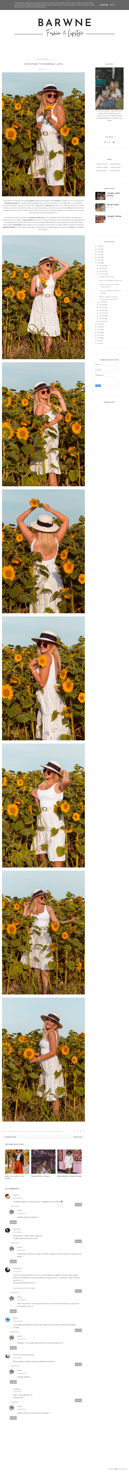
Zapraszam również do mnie (24, 1288)
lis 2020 (101, 268)
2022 (99, 257)
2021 (99, 260)
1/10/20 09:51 (21, 1213)
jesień (22, 1131)
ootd (45, 1131)
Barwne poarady (115, 164)
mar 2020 (102, 316)
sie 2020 (102, 302)
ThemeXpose (123, 1469)
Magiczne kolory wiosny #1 (41, 1176)
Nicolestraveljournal (23, 1355)
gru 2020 (102, 266)
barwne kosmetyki (102, 170)
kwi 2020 (102, 313)
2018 (99, 327)
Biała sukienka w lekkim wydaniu (69, 1176)
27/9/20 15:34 (17, 1358)
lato (31, 1131)
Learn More (104, 5)
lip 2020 (102, 305)
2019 (99, 324)
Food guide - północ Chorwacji (113, 194)
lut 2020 (102, 318)
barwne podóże (115, 170)
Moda (35, 1131)
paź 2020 (102, 271)
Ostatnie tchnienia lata (106, 277)
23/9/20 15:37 (17, 1271)
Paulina (17, 1229)
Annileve (17, 1268)
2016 (99, 332)
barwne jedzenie (116, 167)
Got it (112, 5)
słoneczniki (56, 1131)
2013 (99, 341)
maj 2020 (102, 310)
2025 (99, 249)
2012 (99, 343)
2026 (99, 246)
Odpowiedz (78, 1204)
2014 (99, 338)
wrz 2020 (102, 274)
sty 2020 (102, 321)
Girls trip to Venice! (113, 205)
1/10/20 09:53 (21, 1300)
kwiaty (27, 1131)
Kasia (42, 69)
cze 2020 (102, 307)
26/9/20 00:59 (17, 1321)
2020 (99, 263)
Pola (15, 1318)
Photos (49, 1131)
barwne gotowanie (102, 167)
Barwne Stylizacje (43, 59)
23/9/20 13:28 (17, 1232)
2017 (99, 329)
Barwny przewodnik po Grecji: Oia (110, 280)
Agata (16, 1195)
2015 (99, 335)
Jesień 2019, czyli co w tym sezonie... (14, 1177)
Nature (40, 1131)
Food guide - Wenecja (114, 216)
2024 (99, 252)
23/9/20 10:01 (17, 1198)
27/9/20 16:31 (17, 1391)
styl (62, 1131)
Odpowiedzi (15, 1206)
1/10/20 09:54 (21, 1409)
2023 (99, 254)
